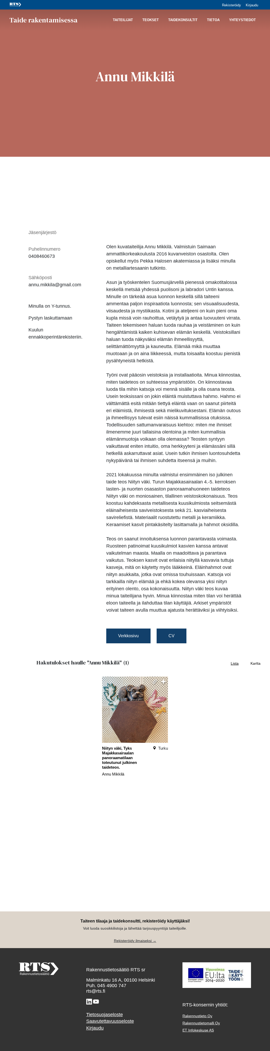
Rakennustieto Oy (197, 1016)
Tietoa (213, 20)
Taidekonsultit (182, 20)
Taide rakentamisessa (43, 20)
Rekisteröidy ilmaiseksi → (135, 941)
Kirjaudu (252, 5)
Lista (235, 663)
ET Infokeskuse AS (198, 1030)
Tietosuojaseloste (104, 1014)
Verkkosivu (128, 636)
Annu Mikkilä (113, 774)
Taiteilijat (123, 20)
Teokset (150, 20)
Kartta (255, 663)
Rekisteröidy (231, 5)
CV (171, 636)
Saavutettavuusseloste (110, 1021)
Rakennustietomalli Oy (201, 1023)
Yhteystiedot (242, 20)
